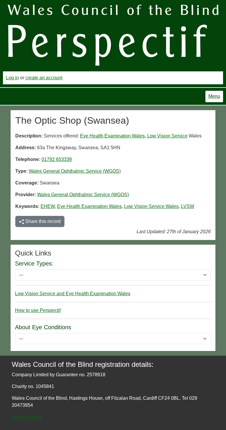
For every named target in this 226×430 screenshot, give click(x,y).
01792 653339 (56, 159)
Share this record (42, 221)
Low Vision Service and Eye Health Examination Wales (72, 293)
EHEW (48, 206)
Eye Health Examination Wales (112, 135)
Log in (12, 77)
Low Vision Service (167, 135)
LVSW (187, 206)
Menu (214, 96)
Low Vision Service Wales (151, 206)
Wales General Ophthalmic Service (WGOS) (75, 171)
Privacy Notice (27, 416)
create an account (43, 77)
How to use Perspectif (38, 310)
